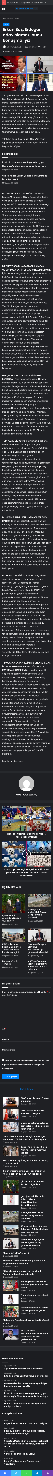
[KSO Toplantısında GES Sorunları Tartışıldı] (11, 1114)
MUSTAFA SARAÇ (14, 47)
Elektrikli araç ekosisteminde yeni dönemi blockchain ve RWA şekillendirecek (35, 1335)
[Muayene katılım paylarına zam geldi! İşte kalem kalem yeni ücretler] (11, 1127)
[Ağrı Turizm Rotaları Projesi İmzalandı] (11, 1102)
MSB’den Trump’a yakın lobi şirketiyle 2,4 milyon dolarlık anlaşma (37, 965)
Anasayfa (9, 18)
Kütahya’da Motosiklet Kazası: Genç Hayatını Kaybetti (37, 913)
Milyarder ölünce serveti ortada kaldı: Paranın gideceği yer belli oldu (22, 1273)
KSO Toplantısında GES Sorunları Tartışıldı (32, 1112)
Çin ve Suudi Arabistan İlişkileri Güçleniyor (11, 918)
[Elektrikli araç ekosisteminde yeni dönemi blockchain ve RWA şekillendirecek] (11, 1334)
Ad (4, 1029)
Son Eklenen (26, 1089)
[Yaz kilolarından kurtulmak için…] (11, 1299)
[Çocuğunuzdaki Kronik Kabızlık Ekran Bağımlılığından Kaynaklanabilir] (11, 1200)
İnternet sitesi (8, 1050)
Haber (17, 18)
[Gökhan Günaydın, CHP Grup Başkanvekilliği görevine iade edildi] (39, 935)
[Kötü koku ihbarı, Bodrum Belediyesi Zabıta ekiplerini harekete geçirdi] (13, 935)
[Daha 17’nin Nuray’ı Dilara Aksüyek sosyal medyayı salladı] (11, 1151)
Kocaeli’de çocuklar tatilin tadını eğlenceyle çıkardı (34, 1309)
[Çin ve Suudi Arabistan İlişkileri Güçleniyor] (13, 903)
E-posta (6, 1039)
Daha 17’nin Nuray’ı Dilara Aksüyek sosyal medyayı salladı (34, 1150)
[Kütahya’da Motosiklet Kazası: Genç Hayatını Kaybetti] (39, 900)
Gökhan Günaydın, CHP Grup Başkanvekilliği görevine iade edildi (38, 948)
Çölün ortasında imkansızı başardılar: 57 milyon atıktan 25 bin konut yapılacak (24, 1172)
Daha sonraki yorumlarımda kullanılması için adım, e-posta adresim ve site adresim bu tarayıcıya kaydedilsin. (26, 1064)
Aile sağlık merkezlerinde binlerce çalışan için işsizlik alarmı (34, 1284)
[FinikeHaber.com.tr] (26, 8)
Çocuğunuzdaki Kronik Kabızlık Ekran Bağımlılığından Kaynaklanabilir (32, 1201)
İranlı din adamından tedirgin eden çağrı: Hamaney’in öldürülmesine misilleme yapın (25, 1138)
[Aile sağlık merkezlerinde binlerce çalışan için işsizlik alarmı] (11, 1285)
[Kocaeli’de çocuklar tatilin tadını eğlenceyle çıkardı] (11, 1311)
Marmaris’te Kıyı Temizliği (10, 962)
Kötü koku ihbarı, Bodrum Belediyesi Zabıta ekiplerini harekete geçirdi (11, 948)
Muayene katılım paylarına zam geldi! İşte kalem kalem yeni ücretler (35, 1126)
